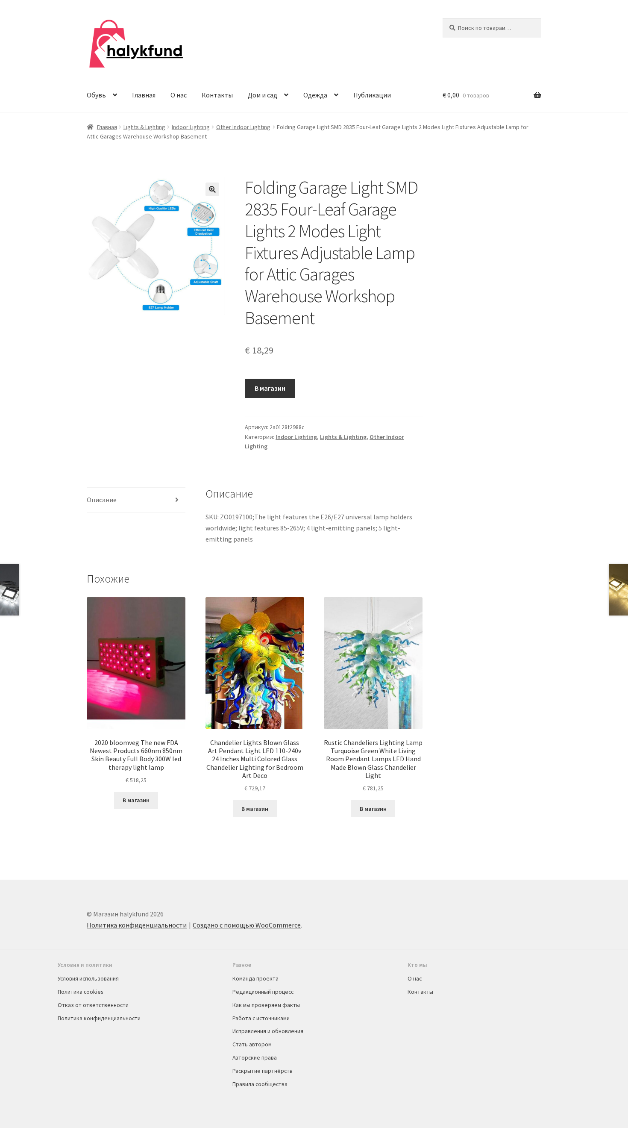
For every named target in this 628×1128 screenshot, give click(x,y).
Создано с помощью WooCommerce (247, 925)
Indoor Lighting (191, 127)
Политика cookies (80, 991)
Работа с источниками (261, 1018)
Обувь (96, 95)
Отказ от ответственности (93, 1005)
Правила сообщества (260, 1084)
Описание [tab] (102, 499)
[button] (212, 189)
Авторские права (254, 1057)
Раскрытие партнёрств (262, 1071)
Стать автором (252, 1044)
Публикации (372, 95)
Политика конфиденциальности (137, 925)
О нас (178, 95)
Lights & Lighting (144, 127)
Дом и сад (262, 95)
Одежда (315, 95)
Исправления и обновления (267, 1031)
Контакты (217, 95)
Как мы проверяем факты (266, 1005)
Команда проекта (255, 978)
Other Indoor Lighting (243, 127)
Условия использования (88, 978)
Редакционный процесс (262, 991)
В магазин (270, 388)
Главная (144, 95)
